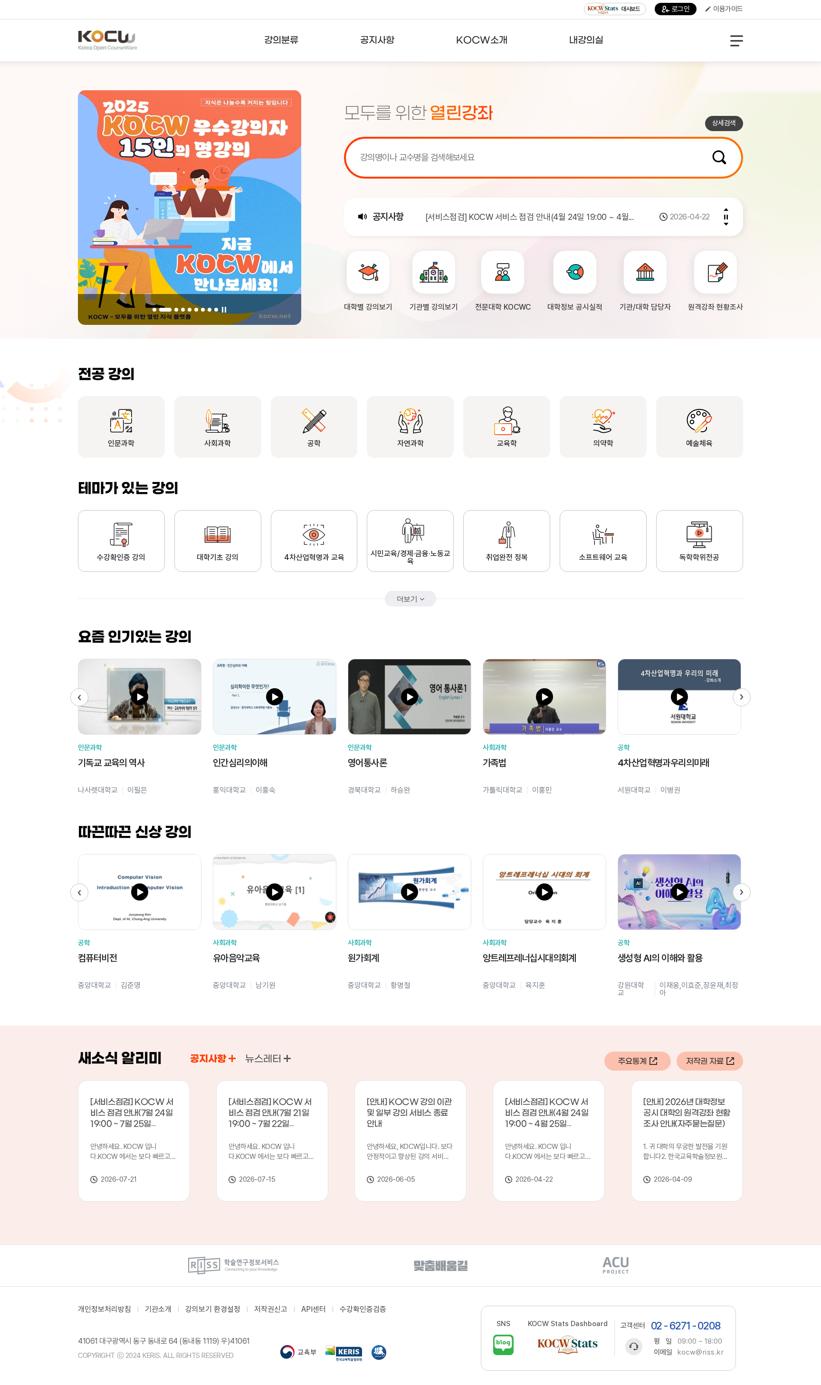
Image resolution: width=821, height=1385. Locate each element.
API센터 (313, 1309)
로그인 (681, 9)
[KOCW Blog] (503, 1345)
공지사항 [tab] (208, 1059)
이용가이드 (728, 9)
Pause (224, 310)
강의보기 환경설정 (212, 1309)
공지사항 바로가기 (232, 1058)
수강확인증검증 (363, 1309)
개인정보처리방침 (104, 1309)
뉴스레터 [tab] (263, 1059)
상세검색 (724, 123)
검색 (719, 157)
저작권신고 (270, 1309)
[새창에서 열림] (233, 1265)
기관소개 (158, 1309)
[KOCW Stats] (568, 1345)
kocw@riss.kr (701, 1352)
